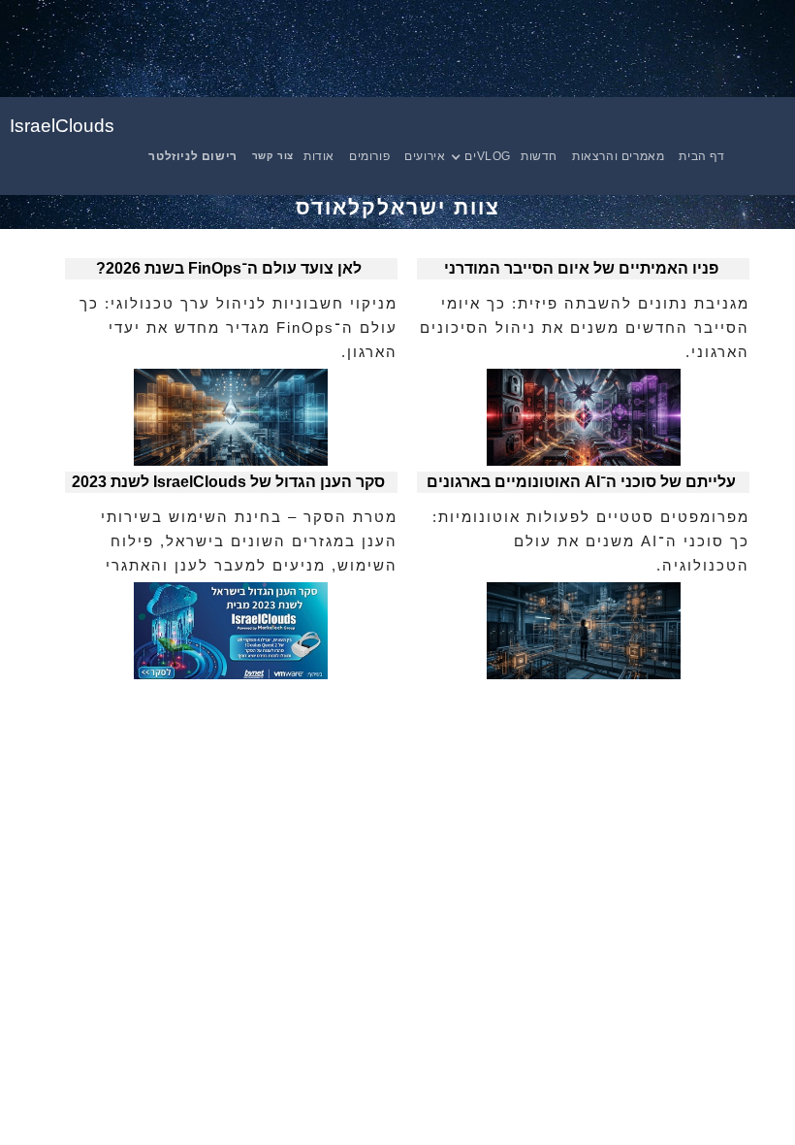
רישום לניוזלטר (192, 156)
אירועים (424, 156)
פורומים (369, 156)
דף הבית (701, 156)
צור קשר (273, 155)
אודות (318, 156)
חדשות (539, 156)
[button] (490, 156)
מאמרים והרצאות (618, 156)
